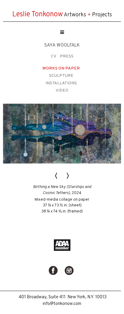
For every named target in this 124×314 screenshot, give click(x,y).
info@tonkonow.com (62, 304)
